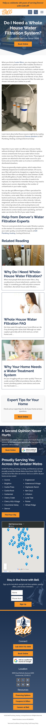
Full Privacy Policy (33, 723)
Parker (27, 501)
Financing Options (23, 695)
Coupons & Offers (23, 701)
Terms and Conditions (14, 723)
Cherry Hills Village (12, 501)
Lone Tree (29, 498)
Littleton (28, 494)
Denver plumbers (31, 136)
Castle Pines (9, 487)
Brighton (7, 484)
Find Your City (10, 515)
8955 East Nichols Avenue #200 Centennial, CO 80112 (23, 674)
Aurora (7, 480)
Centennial (8, 494)
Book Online (23, 44)
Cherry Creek (9, 498)
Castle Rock (9, 491)
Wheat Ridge (30, 505)
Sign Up (23, 604)
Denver (7, 509)
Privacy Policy (24, 723)
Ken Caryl (29, 491)
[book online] (30, 12)
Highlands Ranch (32, 487)
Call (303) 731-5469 (23, 647)
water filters (19, 62)
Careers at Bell (23, 707)
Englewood (29, 480)
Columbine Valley (11, 505)
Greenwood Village (33, 484)
